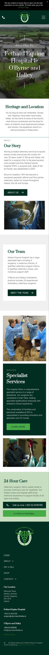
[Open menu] (43, 17)
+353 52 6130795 (10, 613)
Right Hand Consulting (26, 645)
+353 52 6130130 (10, 627)
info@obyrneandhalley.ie (13, 630)
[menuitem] (24, 555)
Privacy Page (23, 7)
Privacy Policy (9, 634)
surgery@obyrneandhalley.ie (15, 616)
